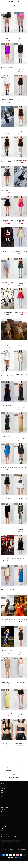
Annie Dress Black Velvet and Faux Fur (7, 221)
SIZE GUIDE (3, 826)
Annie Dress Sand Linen (20, 344)
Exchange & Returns (4, 820)
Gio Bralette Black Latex (21, 743)
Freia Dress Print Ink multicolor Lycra (7, 651)
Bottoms (2, 792)
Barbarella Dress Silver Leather (21, 375)
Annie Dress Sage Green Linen (7, 344)
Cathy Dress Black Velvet (7, 498)
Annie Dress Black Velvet (21, 191)
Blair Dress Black (7, 405)
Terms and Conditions (5, 807)
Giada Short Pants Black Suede (21, 713)
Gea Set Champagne (20, 682)
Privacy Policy (3, 809)
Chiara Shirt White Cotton (20, 498)
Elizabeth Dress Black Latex (20, 559)
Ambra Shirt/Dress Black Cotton (21, 69)
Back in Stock (3, 796)
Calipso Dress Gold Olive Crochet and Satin (21, 438)
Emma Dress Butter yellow (7, 589)
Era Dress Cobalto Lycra (21, 590)
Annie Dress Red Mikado (20, 312)
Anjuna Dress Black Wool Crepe (20, 131)
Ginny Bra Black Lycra (7, 743)
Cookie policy (3, 811)
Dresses (2, 786)
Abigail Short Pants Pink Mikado (21, 37)
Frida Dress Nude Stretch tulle (7, 683)
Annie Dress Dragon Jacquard (20, 283)
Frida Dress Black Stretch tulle (20, 651)
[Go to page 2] (18, 749)
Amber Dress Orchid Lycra (7, 67)
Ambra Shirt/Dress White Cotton (7, 100)
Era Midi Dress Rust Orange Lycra (20, 620)
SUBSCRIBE (17, 840)
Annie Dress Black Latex (7, 190)
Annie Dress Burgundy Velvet (7, 252)
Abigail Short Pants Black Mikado (7, 37)
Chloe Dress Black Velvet (7, 528)
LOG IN (2, 828)
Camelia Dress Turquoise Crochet (7, 468)
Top (2, 790)
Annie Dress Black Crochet (20, 160)
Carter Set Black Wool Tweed (20, 468)
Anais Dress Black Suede (21, 98)
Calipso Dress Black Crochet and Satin (20, 406)
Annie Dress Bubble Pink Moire (20, 221)
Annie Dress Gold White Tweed (7, 313)
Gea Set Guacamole (7, 713)
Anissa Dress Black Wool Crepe (7, 131)
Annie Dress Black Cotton (7, 161)
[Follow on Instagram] (2, 830)
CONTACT (3, 824)
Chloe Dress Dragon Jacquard (21, 529)
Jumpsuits (3, 788)
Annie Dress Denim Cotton (7, 282)
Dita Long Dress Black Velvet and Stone (7, 559)
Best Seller (3, 798)
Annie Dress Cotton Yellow (20, 251)
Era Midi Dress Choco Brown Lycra (7, 620)
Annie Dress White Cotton (7, 375)
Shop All (2, 801)
